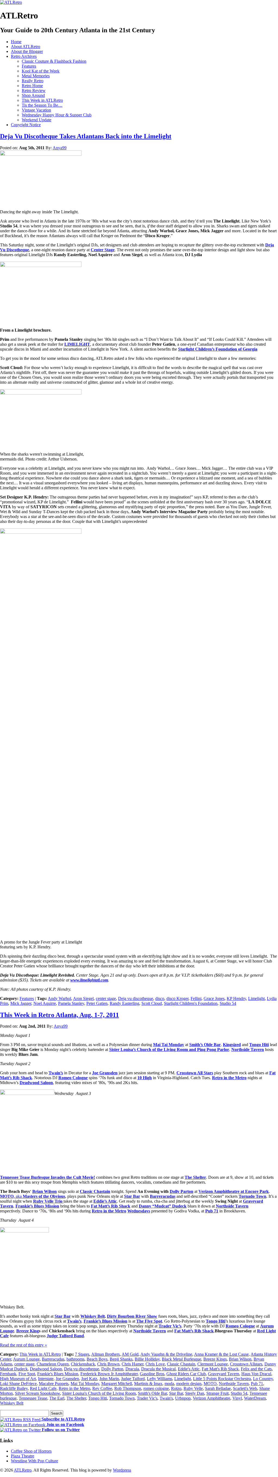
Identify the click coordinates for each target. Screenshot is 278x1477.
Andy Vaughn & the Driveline (166, 1354)
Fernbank (8, 1373)
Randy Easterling (124, 1003)
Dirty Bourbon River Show (132, 1316)
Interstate (45, 1378)
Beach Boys (97, 1359)
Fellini (196, 998)
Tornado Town (252, 1196)
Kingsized (232, 1044)
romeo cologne (156, 1388)
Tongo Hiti (259, 1044)
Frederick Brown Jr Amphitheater (109, 1373)
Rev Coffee (102, 1388)
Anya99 (60, 147)
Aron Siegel (83, 998)
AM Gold (130, 1354)
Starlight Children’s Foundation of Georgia (217, 349)
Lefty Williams (159, 1378)
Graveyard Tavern (223, 1373)
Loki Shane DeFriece (18, 1383)
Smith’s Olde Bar (205, 1044)
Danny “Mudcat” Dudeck (163, 1206)
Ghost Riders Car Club (186, 1373)
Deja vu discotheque (135, 998)
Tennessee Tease (33, 1398)
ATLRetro (22, 1470)
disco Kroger (177, 998)
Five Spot (26, 1373)
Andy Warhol (59, 998)
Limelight (256, 998)
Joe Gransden (105, 1073)
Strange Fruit (217, 1393)
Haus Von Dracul (256, 1373)
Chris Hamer (132, 1364)
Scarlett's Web (245, 1388)
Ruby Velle (193, 1388)
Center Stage (103, 249)
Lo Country (263, 1378)
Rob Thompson (127, 1388)
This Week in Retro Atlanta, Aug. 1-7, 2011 (59, 1014)
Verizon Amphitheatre (211, 1398)
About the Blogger (27, 51)
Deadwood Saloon (36, 1082)
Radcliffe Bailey (14, 1388)
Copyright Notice (26, 124)
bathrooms (75, 1359)
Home (16, 41)
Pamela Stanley (71, 1003)
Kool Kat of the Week (40, 71)
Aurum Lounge (26, 1359)
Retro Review (34, 90)
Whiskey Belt (92, 1316)
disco (159, 998)
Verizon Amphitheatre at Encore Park (233, 1191)
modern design (188, 1383)
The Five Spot (149, 1321)
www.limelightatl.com (89, 980)
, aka (32, 1196)
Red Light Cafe (43, 1388)
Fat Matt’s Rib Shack (110, 1206)
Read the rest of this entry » (23, 1345)
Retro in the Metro (229, 1077)
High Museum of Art (18, 1378)
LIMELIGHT (77, 344)
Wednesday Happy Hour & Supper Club (56, 115)
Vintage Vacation (36, 110)
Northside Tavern (247, 1049)
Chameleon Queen (53, 1364)
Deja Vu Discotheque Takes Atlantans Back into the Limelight (85, 136)
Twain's (166, 1398)
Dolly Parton (181, 1191)
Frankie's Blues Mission (57, 1373)
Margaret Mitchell (116, 1383)
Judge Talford (133, 1378)
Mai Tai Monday (168, 1044)
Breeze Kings (215, 1359)
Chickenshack (83, 1364)
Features (29, 66)
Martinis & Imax (148, 1383)
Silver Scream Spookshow (37, 1393)
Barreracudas (162, 1196)
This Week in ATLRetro (42, 100)
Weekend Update (36, 119)
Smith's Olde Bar (152, 1393)
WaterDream (255, 1398)
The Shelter (195, 1177)
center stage (106, 998)
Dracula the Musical (158, 1369)
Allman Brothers (105, 1354)
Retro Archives (24, 56)
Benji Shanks (121, 1359)
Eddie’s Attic (105, 1201)
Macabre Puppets (53, 1383)
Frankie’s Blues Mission (37, 1206)
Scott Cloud (151, 1003)
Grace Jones (214, 998)
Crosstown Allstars (246, 1364)
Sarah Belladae (218, 1388)
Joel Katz (89, 1378)
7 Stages (82, 1354)
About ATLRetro (25, 46)
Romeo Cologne (73, 1077)
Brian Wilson (44, 1191)
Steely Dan (194, 1393)
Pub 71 (257, 1383)
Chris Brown (108, 1364)
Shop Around (33, 95)
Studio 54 (228, 1003)
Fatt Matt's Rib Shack (220, 1369)
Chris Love (155, 1364)
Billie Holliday (147, 1359)
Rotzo (176, 1388)
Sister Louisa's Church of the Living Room (99, 1393)
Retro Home (32, 85)
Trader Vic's (147, 1398)
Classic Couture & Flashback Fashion (54, 61)
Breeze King (27, 1331)
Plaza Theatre (22, 1456)
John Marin (109, 1378)
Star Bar (132, 1196)
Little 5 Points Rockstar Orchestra (222, 1378)
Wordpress (122, 1470)
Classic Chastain (95, 1191)
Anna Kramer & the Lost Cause (221, 1354)
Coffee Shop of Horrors (31, 1451)
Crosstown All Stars (194, 1073)
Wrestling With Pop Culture (34, 1461)
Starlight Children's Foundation (190, 1003)
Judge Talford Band (65, 1335)
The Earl (56, 1398)
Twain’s (56, 1073)
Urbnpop (183, 1398)
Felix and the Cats (256, 1369)
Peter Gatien (97, 1003)
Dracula (132, 1369)
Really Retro (32, 80)
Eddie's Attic (189, 1369)
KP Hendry (236, 998)
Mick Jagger (20, 1003)
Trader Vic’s (170, 1326)
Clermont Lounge (212, 1364)
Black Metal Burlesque (181, 1359)
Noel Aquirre (44, 1003)
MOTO (210, 1383)
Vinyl (237, 1398)
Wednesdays (138, 1211)
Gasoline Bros (152, 1373)
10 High (144, 1077)
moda (169, 1383)
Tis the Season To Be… (42, 105)
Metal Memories (36, 76)
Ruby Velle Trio (48, 1201)
